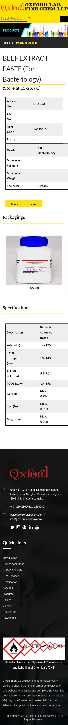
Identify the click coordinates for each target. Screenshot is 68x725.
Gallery (7, 600)
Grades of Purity (12, 570)
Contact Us (9, 612)
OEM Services (11, 576)
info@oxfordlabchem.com (26, 519)
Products (8, 594)
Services (8, 588)
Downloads (9, 618)
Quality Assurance (13, 564)
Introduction (10, 558)
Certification (10, 582)
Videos (7, 606)
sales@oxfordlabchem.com (26, 514)
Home (6, 42)
